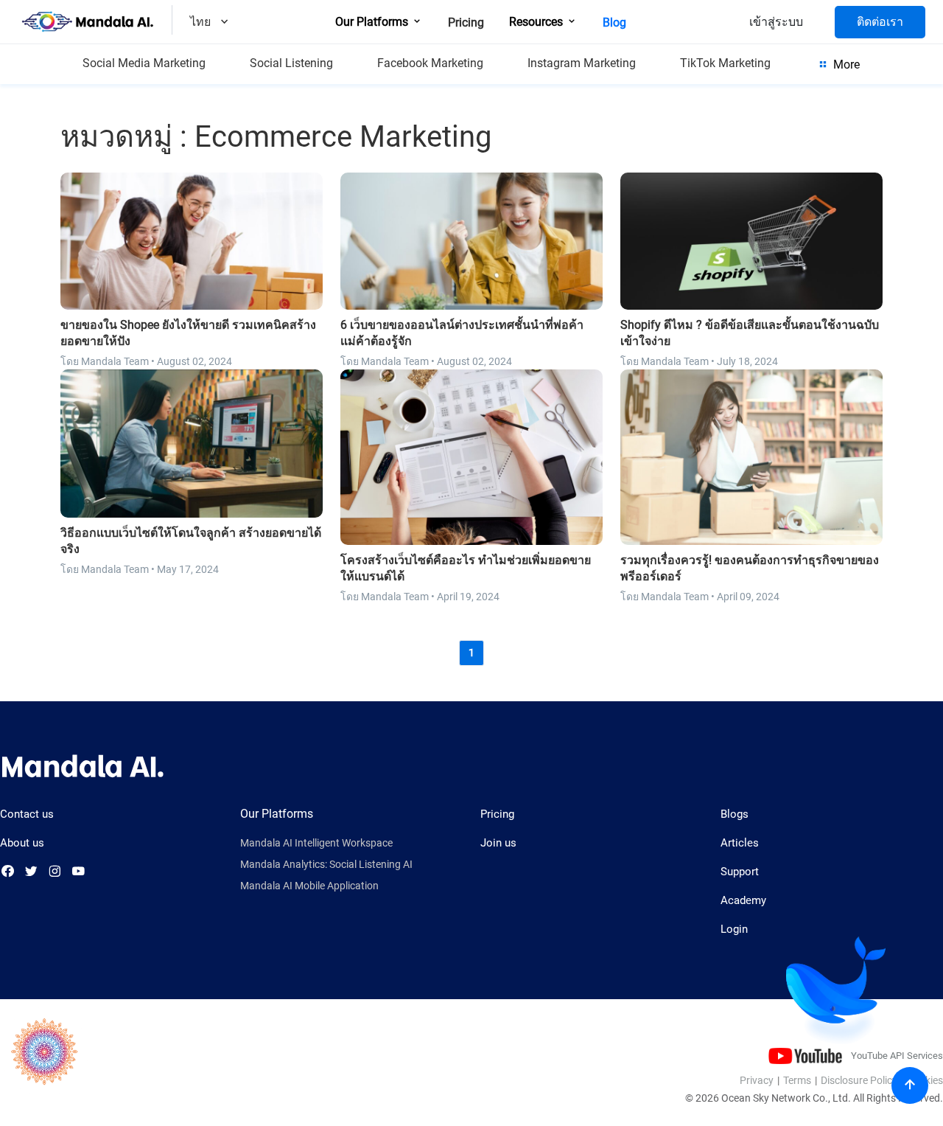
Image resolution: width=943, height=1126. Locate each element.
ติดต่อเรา (880, 22)
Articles (740, 842)
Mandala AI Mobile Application (309, 886)
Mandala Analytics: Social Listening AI (326, 864)
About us (22, 842)
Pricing (466, 22)
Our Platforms (373, 22)
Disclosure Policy (859, 1080)
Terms (797, 1080)
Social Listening (291, 63)
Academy (743, 900)
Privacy (757, 1080)
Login (734, 929)
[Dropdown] (224, 23)
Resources (537, 22)
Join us (498, 842)
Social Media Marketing (144, 63)
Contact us (27, 814)
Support (740, 871)
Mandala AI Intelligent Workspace (316, 843)
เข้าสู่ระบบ (776, 22)
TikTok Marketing (725, 63)
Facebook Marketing (430, 63)
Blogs (735, 814)
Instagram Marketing (581, 63)
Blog (614, 22)
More (845, 65)
